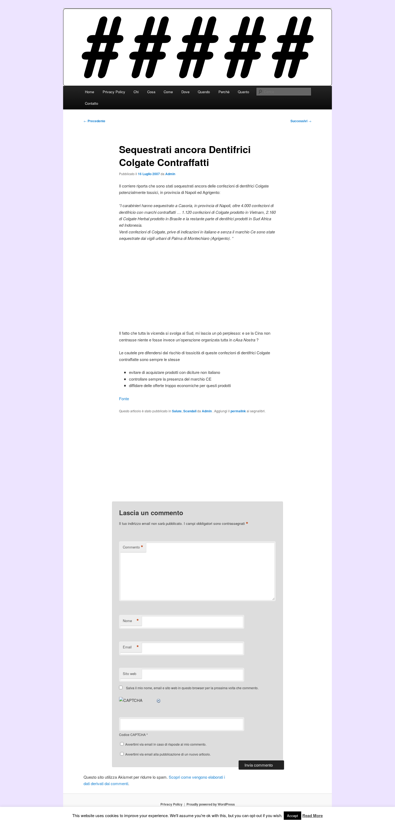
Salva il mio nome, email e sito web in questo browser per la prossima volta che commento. (192, 687)
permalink (238, 411)
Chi (136, 91)
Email (131, 647)
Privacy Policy (114, 91)
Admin (170, 173)
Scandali (189, 411)
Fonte (124, 398)
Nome (131, 620)
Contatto (91, 103)
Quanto (243, 91)
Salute (177, 411)
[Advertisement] (197, 285)
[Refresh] (159, 700)
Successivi (300, 120)
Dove (185, 91)
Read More (312, 815)
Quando (204, 91)
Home (89, 91)
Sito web (129, 673)
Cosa (151, 91)
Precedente (94, 120)
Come (168, 91)
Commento (133, 547)
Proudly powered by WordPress (210, 804)
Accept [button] (292, 815)
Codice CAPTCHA (132, 734)
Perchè (223, 91)
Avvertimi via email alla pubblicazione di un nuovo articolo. (168, 754)
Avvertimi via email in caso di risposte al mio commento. (165, 744)
